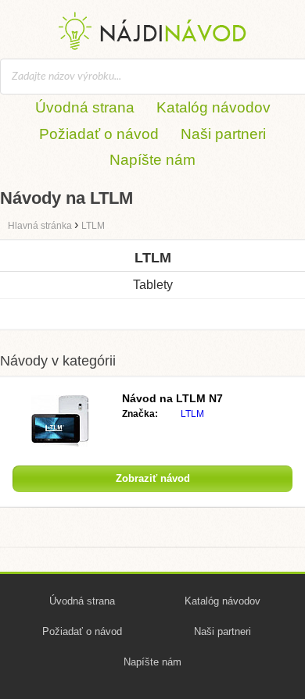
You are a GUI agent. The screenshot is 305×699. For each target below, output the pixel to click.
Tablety (153, 284)
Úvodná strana (85, 107)
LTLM (192, 413)
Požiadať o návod (99, 134)
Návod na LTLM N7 (172, 398)
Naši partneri (223, 134)
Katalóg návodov (213, 107)
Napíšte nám (152, 160)
